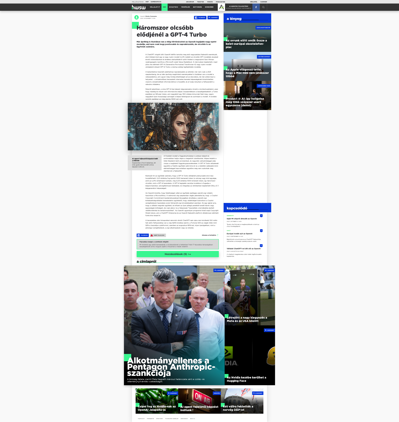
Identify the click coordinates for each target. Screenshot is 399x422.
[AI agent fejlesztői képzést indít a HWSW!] (145, 164)
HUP (147, 1)
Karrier (263, 2)
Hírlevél (253, 2)
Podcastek (220, 2)
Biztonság (197, 7)
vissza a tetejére (209, 235)
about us (192, 418)
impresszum (141, 418)
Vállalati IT (155, 7)
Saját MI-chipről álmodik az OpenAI (242, 219)
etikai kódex (159, 418)
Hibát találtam (159, 235)
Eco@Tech (173, 7)
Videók (210, 2)
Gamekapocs (156, 1)
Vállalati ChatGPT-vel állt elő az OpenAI (244, 249)
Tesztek (200, 2)
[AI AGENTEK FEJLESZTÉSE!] (221, 7)
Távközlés (185, 7)
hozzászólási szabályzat (171, 418)
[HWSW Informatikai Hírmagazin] (138, 7)
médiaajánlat (150, 418)
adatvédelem (184, 418)
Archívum (190, 2)
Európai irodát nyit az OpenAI (239, 234)
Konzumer (209, 7)
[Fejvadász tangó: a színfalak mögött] (178, 244)
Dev (164, 7)
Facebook (201, 17)
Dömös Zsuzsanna (151, 16)
